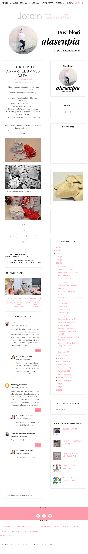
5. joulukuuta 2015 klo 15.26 (19, 387)
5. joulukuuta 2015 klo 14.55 (19, 325)
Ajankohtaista (7, 527)
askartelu (15, 80)
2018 (58, 253)
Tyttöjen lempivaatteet (67, 322)
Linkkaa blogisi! (64, 309)
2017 (58, 257)
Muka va (61, 288)
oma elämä (16, 531)
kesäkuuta (62, 365)
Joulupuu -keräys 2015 (66, 319)
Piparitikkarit (63, 303)
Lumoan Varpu (63, 313)
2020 (58, 247)
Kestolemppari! (64, 275)
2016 (58, 260)
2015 (58, 263)
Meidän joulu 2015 (65, 279)
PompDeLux (45, 527)
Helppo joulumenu (65, 316)
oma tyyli (27, 531)
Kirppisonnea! (63, 306)
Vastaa (38, 350)
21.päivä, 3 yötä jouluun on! (68, 285)
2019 (58, 250)
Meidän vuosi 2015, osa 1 (67, 272)
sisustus (31, 80)
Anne (13, 322)
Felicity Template (23, 545)
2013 (58, 387)
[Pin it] (35, 236)
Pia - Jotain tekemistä (25, 356)
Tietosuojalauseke (7, 535)
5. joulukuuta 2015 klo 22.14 (24, 418)
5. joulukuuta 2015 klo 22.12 (24, 359)
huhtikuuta (62, 371)
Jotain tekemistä (12, 545)
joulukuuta (62, 266)
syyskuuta (62, 355)
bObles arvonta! (70, 429)
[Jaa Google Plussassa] (27, 236)
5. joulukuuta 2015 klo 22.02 (19, 436)
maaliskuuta (63, 374)
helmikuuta (63, 377)
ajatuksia (57, 527)
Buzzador (20, 527)
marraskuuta (63, 349)
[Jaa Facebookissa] (19, 236)
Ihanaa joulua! (63, 282)
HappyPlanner (32, 527)
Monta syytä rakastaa (20, 385)
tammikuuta (63, 380)
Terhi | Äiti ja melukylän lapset (23, 433)
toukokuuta (63, 368)
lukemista (5, 531)
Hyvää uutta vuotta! (66, 269)
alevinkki (67, 527)
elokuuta (62, 358)
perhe (35, 531)
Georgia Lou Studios (43, 545)
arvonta (76, 527)
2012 (58, 390)
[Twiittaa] (11, 236)
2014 (58, 384)
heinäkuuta (62, 361)
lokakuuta (62, 352)
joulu (24, 80)
